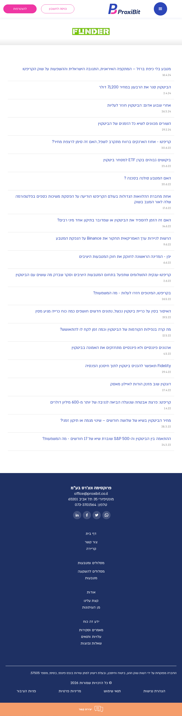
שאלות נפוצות (91, 643)
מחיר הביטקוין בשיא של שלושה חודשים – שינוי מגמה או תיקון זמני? (115, 420)
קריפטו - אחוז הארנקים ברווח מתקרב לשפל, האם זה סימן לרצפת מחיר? (111, 141)
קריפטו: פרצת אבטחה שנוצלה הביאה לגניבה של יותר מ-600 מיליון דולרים (110, 402)
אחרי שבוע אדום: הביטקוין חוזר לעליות (139, 105)
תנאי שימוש (112, 691)
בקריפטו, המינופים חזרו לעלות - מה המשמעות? (132, 293)
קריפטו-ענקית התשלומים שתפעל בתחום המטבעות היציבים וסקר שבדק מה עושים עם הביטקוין (93, 274)
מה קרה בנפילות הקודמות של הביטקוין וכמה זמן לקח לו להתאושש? (115, 329)
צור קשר (91, 542)
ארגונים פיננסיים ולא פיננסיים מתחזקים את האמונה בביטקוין (121, 347)
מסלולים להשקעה (91, 571)
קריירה (91, 548)
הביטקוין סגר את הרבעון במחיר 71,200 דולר (135, 87)
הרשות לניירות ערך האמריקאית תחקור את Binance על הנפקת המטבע (113, 238)
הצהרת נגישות (154, 691)
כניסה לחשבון (58, 9)
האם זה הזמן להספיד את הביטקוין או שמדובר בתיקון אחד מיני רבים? (114, 220)
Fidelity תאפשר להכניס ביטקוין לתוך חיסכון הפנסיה (128, 365)
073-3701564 (85, 504)
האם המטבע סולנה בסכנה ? (147, 178)
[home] (124, 8)
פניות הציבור (26, 691)
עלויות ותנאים (91, 636)
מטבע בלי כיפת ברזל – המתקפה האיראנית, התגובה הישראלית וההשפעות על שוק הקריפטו (96, 69)
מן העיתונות (91, 607)
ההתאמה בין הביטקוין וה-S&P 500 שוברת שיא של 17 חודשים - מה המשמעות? (106, 438)
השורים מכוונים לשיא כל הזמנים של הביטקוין (134, 123)
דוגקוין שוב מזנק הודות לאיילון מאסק (140, 384)
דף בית (91, 533)
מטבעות (91, 578)
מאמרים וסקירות (91, 630)
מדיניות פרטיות (70, 691)
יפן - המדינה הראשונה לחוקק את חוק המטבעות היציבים (125, 256)
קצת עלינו (91, 600)
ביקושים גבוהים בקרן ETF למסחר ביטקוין (137, 160)
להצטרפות (20, 9)
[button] (160, 9)
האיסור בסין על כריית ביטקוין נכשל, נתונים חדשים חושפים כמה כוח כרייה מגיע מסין (103, 311)
